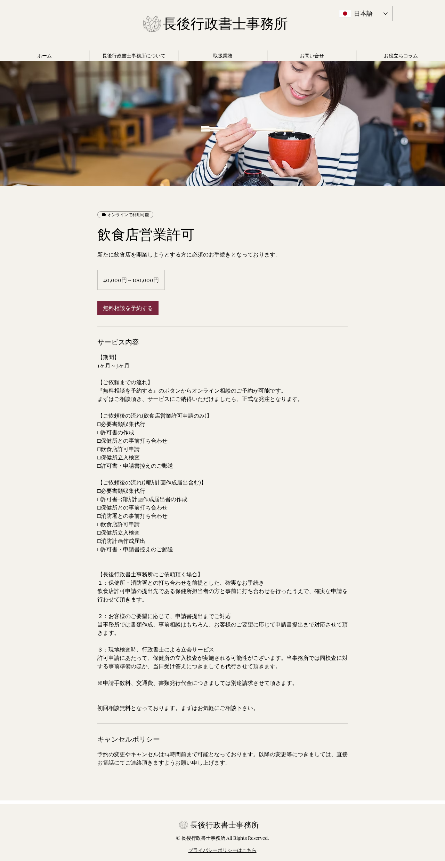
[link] (128, 308)
